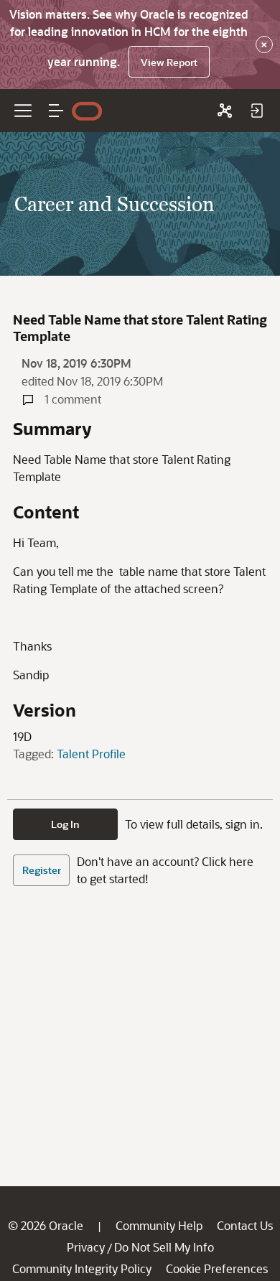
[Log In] (256, 110)
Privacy (86, 1246)
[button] (56, 110)
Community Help (159, 1225)
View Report (169, 62)
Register (41, 870)
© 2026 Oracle (45, 1225)
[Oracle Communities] (224, 110)
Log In (65, 824)
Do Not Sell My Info (164, 1246)
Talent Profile (91, 753)
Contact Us (245, 1225)
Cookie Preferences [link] (217, 1268)
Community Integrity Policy (81, 1268)
